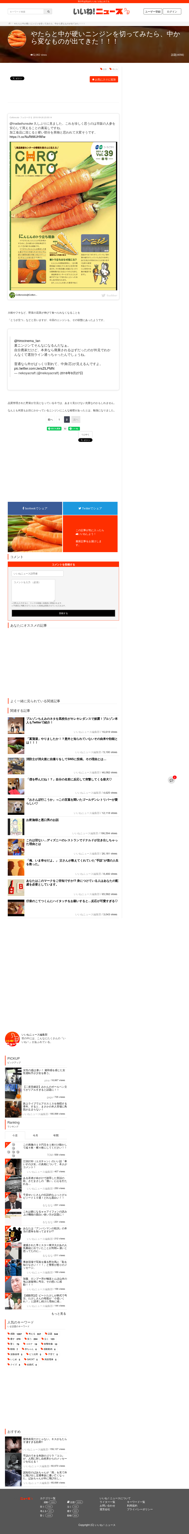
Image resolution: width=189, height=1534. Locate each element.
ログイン (172, 11)
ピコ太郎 (35, 1354)
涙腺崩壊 (16, 1354)
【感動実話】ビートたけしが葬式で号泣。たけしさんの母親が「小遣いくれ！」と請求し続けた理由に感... (45, 1298)
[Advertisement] (75, 93)
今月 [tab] (35, 1135)
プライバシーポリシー (140, 1509)
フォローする (26, 117)
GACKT (32, 1359)
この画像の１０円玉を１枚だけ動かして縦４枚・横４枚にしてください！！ (45, 1146)
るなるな (47, 1205)
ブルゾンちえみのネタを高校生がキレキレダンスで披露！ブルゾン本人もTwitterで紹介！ (72, 720)
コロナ (31, 1344)
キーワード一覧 (136, 1502)
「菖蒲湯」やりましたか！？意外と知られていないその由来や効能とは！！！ (72, 740)
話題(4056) (177, 54)
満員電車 (50, 1359)
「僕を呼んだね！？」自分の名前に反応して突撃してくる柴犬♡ (69, 779)
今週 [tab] (15, 1135)
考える (115, 69)
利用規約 (132, 1505)
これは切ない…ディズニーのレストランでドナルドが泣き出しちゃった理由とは (72, 842)
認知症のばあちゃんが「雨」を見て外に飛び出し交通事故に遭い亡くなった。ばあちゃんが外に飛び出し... (45, 1475)
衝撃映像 (50, 1344)
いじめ (15, 1359)
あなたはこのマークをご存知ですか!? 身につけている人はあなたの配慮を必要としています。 (72, 882)
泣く (49, 1339)
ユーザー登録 (153, 11)
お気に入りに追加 (105, 79)
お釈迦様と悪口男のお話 (42, 820)
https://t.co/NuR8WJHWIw (27, 136)
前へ (50, 419)
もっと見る (58, 1313)
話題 (105, 69)
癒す (15, 1339)
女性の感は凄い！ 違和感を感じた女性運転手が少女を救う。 (44, 1071)
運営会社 (105, 1509)
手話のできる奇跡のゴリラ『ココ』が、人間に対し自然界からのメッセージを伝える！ (45, 1458)
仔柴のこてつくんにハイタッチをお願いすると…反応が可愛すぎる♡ (72, 901)
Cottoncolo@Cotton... (26, 294)
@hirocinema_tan (27, 340)
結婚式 (32, 1364)
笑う (32, 1339)
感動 (16, 1334)
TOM (50, 1155)
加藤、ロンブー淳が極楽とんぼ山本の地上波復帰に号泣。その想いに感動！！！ (45, 1281)
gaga (50, 1097)
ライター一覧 (107, 1502)
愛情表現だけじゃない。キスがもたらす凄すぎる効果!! (45, 1440)
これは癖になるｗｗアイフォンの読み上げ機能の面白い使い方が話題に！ (45, 1213)
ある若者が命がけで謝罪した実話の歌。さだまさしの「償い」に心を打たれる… (45, 1181)
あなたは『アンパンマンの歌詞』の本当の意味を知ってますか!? (45, 1229)
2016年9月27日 (71, 373)
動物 (14, 1349)
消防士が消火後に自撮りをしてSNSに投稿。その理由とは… (66, 759)
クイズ (15, 1364)
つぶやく (85, 434)
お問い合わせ (107, 1505)
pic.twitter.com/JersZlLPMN (34, 368)
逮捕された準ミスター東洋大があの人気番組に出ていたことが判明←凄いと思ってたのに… (45, 1248)
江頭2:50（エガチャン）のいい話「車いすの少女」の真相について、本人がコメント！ (45, 1164)
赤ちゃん (31, 1349)
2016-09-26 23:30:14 (42, 117)
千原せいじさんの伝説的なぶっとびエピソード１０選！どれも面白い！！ (45, 1196)
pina (46, 1080)
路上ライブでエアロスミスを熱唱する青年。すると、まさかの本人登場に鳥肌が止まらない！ (45, 1106)
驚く (14, 1344)
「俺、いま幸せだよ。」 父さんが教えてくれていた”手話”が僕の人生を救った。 (72, 862)
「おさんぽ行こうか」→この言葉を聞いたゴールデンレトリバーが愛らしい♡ (72, 801)
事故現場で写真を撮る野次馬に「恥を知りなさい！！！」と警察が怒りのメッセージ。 (45, 1264)
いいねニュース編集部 (87, 732)
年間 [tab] (56, 1135)
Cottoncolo (14, 117)
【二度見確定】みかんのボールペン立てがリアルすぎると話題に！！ (45, 1088)
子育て (53, 1354)
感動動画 (50, 1349)
